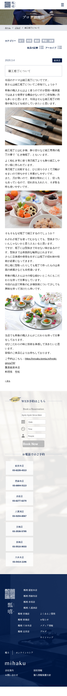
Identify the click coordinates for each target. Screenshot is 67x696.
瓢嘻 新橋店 (23, 619)
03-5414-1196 (19, 562)
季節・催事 (48, 41)
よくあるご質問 (47, 613)
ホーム (8, 28)
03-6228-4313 (19, 470)
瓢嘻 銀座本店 (30, 590)
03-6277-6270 (19, 501)
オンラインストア (24, 652)
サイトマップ (46, 637)
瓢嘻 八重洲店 (30, 607)
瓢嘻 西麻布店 (30, 595)
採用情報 (38, 670)
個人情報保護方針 (42, 675)
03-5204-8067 (19, 516)
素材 (37, 41)
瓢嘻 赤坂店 (29, 601)
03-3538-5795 (19, 531)
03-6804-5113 (19, 485)
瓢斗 (7, 652)
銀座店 (57, 60)
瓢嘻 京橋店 (23, 613)
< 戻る (7, 381)
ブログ (17, 28)
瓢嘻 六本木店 (25, 625)
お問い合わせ (11, 675)
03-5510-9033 (19, 546)
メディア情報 (46, 625)
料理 (29, 41)
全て (21, 41)
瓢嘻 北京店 (23, 631)
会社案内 (9, 670)
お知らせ (44, 619)
